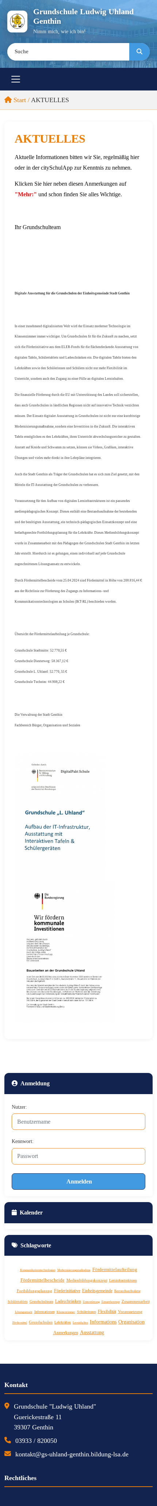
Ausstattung (92, 1332)
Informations (103, 1322)
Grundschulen (41, 1322)
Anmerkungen (65, 1332)
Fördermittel (19, 1322)
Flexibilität (107, 1311)
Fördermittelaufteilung (114, 1269)
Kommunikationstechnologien (37, 1270)
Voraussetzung (130, 1311)
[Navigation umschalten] (15, 79)
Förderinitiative (67, 1290)
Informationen (44, 1312)
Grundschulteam (41, 1302)
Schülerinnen (86, 1312)
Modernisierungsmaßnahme (74, 1270)
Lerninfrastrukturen (123, 1280)
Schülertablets (18, 1302)
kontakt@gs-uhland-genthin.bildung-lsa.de (72, 1454)
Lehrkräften (62, 1322)
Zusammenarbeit (136, 1301)
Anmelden (79, 1181)
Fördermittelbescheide (42, 1280)
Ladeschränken (68, 1301)
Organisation (131, 1322)
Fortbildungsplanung (34, 1291)
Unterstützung (91, 1302)
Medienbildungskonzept (86, 1280)
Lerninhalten (80, 1322)
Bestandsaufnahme (127, 1291)
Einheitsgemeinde (97, 1290)
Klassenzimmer (66, 1312)
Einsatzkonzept (111, 1302)
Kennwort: (23, 1141)
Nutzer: (19, 1107)
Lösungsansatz (23, 1312)
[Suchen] (139, 52)
